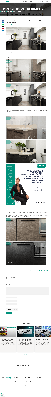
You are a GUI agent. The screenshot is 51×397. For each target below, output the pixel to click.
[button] (3, 21)
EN (1, 393)
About (26, 1)
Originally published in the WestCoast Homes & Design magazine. (39, 270)
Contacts (47, 1)
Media (39, 1)
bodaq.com (29, 268)
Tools (43, 1)
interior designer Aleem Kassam (12, 24)
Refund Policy (44, 390)
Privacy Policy (49, 390)
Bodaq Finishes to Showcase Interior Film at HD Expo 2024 (24, 340)
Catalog (30, 1)
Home (23, 1)
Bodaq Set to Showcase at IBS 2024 (42, 340)
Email (7, 299)
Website (7, 302)
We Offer (35, 1)
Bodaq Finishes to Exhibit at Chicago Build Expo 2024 (7, 340)
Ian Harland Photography (45, 279)
